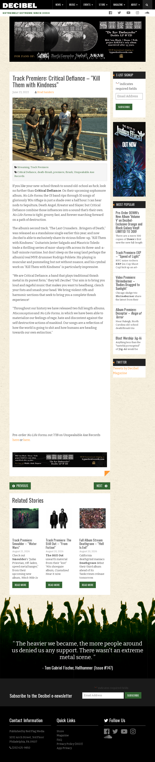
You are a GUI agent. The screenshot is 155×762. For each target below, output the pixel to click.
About (134, 4)
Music (72, 4)
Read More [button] (20, 585)
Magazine (118, 4)
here (15, 440)
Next (101, 485)
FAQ (59, 739)
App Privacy (64, 748)
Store (102, 4)
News (58, 4)
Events (87, 4)
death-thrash (44, 172)
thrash (69, 172)
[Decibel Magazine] (20, 5)
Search (149, 8)
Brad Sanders (45, 92)
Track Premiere (39, 167)
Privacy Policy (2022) (70, 744)
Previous (21, 485)
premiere (58, 172)
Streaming (23, 167)
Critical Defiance (26, 172)
